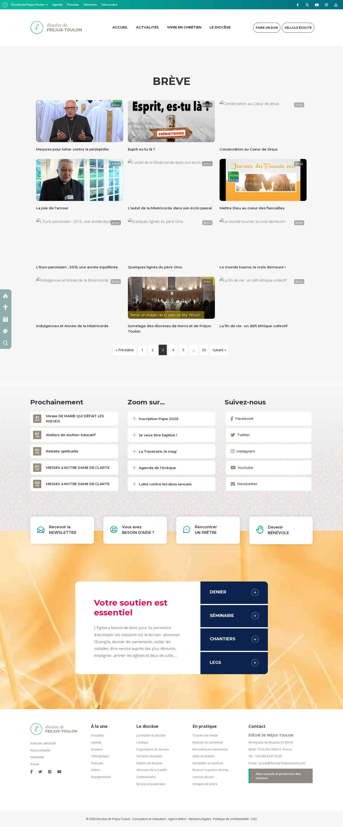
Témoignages (100, 756)
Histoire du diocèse (149, 763)
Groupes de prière (204, 784)
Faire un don (109, 4)
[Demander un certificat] (5, 331)
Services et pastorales (150, 784)
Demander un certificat (207, 763)
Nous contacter (40, 750)
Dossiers (97, 749)
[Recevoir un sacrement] (5, 307)
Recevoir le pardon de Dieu (210, 770)
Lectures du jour (203, 777)
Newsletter (37, 757)
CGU (254, 819)
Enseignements (101, 777)
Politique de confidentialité (231, 819)
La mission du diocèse (151, 735)
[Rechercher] (5, 343)
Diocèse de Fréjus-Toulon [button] (28, 4)
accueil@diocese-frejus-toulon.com (282, 763)
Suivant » (219, 350)
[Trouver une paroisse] (5, 295)
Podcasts (97, 763)
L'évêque (142, 742)
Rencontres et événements (210, 749)
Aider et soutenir (203, 756)
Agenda (57, 4)
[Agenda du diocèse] (5, 319)
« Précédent (125, 350)
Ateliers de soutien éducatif (70, 435)
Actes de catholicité (43, 743)
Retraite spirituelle (62, 451)
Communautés (146, 777)
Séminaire (90, 4)
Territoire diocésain (149, 756)
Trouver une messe (205, 735)
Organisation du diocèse (152, 749)
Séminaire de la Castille (151, 770)
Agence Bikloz (177, 819)
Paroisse (73, 4)
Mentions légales (200, 819)
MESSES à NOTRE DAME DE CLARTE (77, 467)
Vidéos (95, 770)
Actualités (97, 735)
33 (204, 350)
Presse (34, 764)
